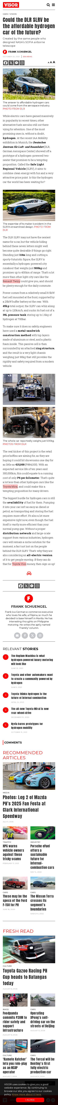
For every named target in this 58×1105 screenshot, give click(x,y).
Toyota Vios (19, 564)
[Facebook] (5, 62)
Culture (7, 966)
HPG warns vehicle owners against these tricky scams (13, 852)
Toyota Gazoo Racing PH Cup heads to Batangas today (25, 976)
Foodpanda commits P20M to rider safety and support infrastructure (15, 1022)
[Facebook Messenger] (16, 62)
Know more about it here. (27, 1094)
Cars (5, 14)
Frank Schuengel (20, 51)
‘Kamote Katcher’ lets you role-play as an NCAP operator (15, 1065)
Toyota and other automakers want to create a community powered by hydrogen (32, 679)
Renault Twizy (11, 281)
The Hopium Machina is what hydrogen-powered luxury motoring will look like (32, 660)
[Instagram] (22, 62)
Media (6, 793)
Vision (13, 14)
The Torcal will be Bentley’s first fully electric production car (42, 1065)
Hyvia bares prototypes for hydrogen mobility (27, 726)
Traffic (7, 842)
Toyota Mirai (10, 486)
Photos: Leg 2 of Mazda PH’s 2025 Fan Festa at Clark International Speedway (25, 806)
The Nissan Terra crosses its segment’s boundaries (42, 902)
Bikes (6, 1009)
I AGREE (30, 1100)
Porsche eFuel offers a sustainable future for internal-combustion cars (42, 857)
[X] (11, 62)
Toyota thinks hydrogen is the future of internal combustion (29, 696)
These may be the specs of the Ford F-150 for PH (15, 900)
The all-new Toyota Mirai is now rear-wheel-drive (30, 711)
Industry (35, 842)
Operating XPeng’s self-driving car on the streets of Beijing (42, 1019)
